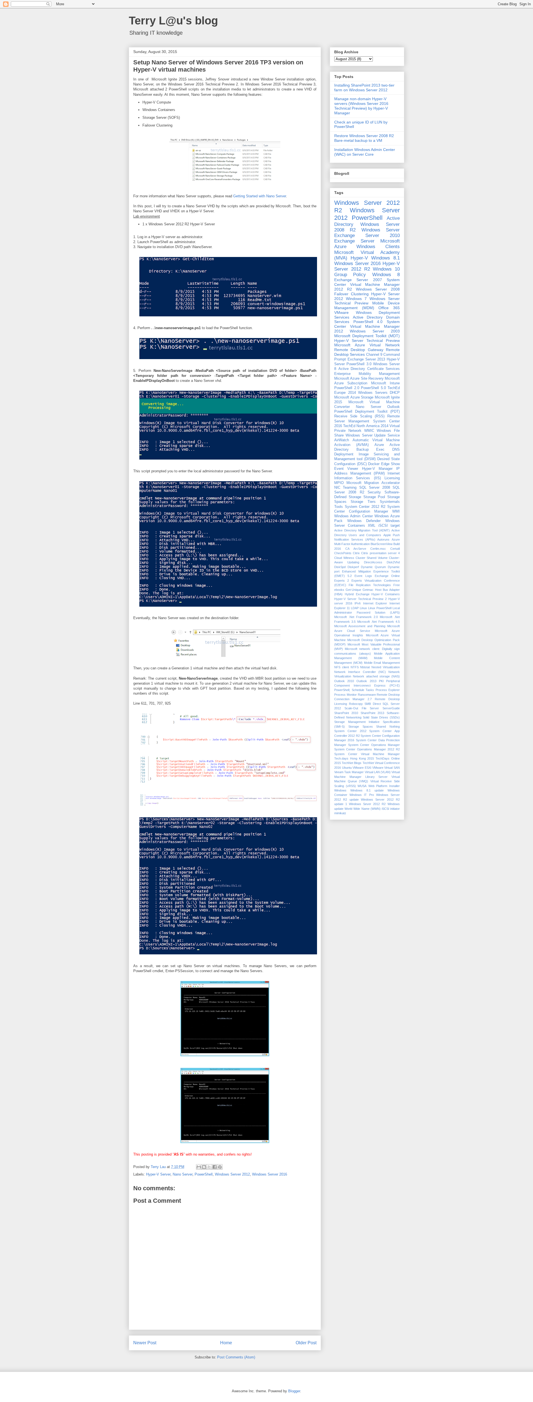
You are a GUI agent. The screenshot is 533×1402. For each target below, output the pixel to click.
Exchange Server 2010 (367, 235)
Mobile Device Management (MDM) (367, 305)
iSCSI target (389, 526)
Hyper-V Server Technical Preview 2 (360, 599)
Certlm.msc (378, 548)
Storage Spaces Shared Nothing (374, 726)
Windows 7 (356, 298)
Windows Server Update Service (373, 435)
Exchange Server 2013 (366, 359)
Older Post (306, 1342)
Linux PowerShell (379, 608)
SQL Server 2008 (374, 488)
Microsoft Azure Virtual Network (367, 345)
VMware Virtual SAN (386, 767)
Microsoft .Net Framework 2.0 (356, 617)
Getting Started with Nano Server (259, 196)
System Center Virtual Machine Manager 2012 (367, 326)
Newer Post (144, 1342)
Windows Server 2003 (375, 331)
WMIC (369, 431)
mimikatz (340, 813)
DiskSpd (340, 567)
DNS (396, 450)
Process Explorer (388, 690)
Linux (363, 608)
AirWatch (341, 440)
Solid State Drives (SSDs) (381, 717)
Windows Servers (373, 393)
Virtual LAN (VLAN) (378, 772)
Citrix (356, 553)
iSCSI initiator (391, 808)
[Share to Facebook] (214, 1167)
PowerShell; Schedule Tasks (354, 690)
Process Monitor (345, 694)
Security (374, 492)
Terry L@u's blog (173, 20)
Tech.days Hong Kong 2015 (354, 758)
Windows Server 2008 (378, 289)
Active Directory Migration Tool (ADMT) (362, 530)
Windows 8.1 (385, 258)
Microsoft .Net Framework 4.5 (378, 621)
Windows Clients (378, 246)
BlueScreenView (382, 544)
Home (226, 1342)
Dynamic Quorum (373, 567)
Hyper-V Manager (377, 469)
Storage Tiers (363, 502)
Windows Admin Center (353, 516)
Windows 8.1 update (367, 790)
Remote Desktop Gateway (358, 349)
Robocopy (356, 703)
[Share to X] (209, 1167)
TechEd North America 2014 (365, 426)
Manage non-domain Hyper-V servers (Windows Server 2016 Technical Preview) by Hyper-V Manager (361, 106)
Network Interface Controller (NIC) (360, 672)
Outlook (393, 407)
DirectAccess (373, 562)
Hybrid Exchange (357, 594)
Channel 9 (374, 355)
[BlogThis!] (204, 1167)
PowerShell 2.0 (346, 388)
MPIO (339, 483)
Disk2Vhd (393, 562)
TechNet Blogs (351, 763)
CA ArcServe (355, 548)
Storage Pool (374, 497)
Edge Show (390, 464)
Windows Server (380, 230)
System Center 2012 (350, 731)
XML (371, 526)
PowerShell (204, 1174)
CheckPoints (342, 553)
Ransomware (367, 694)
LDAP (355, 608)
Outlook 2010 (344, 681)
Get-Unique (353, 589)
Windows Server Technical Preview (367, 301)
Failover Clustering (351, 294)
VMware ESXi (362, 767)
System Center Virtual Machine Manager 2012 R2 (367, 284)
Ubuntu (347, 767)
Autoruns (383, 539)
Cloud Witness (344, 557)
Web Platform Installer (384, 786)
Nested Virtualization (385, 667)
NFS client (341, 667)
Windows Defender (364, 521)
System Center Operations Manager (374, 745)
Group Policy (350, 274)
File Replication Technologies (370, 585)
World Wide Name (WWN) (363, 808)
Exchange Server (354, 241)
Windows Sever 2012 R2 (367, 804)
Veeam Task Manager (349, 772)
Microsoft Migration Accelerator (373, 483)
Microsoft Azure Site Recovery (359, 378)
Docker (373, 464)
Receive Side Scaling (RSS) (359, 416)
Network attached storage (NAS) (376, 676)
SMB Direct (372, 703)
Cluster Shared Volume (372, 557)
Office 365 (389, 308)
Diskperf (353, 567)
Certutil (395, 548)
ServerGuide (391, 708)
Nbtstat (365, 667)
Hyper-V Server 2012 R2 (367, 266)
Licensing (392, 478)
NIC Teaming (345, 488)
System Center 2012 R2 (365, 507)
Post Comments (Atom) (236, 1357)
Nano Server (182, 1174)
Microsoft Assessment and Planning (359, 626)
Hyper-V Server (158, 1174)
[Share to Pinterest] (220, 1167)
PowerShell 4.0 (368, 321)
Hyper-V (359, 258)
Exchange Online (387, 576)
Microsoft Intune (385, 383)
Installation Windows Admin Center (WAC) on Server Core (364, 152)
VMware (341, 312)
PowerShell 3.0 (358, 364)
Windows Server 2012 (232, 1174)
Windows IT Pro (362, 794)
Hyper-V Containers (385, 594)
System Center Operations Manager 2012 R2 (367, 749)
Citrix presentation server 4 (380, 553)
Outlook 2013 (366, 681)
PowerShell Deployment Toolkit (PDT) (367, 411)
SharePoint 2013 (372, 713)
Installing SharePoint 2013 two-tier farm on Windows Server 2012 (364, 87)
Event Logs (363, 576)
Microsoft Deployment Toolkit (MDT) (367, 336)
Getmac (368, 589)
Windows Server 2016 (269, 1174)
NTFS (355, 667)
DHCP (395, 393)
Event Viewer (346, 469)
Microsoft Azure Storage (353, 397)
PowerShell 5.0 (373, 388)
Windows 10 (386, 269)
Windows (340, 790)
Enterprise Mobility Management (367, 374)
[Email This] (199, 1167)
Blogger (294, 1391)
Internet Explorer (375, 603)
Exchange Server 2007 (358, 280)
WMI (396, 511)
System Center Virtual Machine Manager (367, 754)
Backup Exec (370, 450)
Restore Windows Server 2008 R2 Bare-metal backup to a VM (364, 138)
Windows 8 (386, 274)
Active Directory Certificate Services (369, 369)
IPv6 (358, 603)
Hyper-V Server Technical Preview (367, 340)
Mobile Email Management (382, 662)
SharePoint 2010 (346, 713)
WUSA (362, 786)
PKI (381, 681)
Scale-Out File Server (362, 708)
